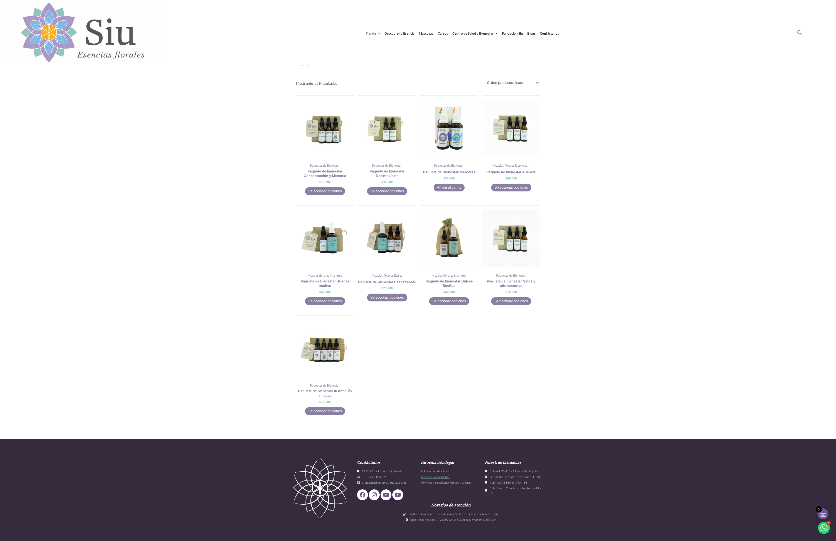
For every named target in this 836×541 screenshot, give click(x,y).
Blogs (531, 33)
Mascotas (426, 33)
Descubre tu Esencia (399, 33)
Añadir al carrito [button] (449, 187)
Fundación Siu (512, 33)
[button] (373, 33)
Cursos (443, 33)
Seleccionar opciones (325, 191)
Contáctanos (549, 33)
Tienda (371, 33)
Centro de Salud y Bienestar (473, 33)
